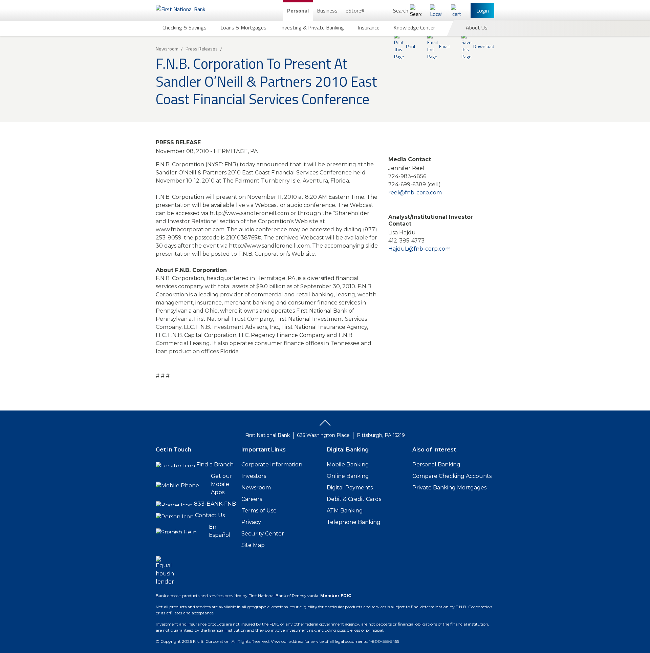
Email (444, 46)
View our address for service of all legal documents (319, 641)
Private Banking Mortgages (449, 487)
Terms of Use (259, 510)
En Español (220, 531)
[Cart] (456, 10)
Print (410, 46)
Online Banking (348, 476)
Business (327, 10)
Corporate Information (271, 464)
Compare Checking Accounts (452, 476)
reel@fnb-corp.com (415, 192)
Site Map (253, 545)
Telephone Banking (354, 522)
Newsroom (256, 487)
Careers (251, 499)
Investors (253, 476)
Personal (298, 10)
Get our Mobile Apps (221, 484)
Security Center (262, 533)
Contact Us (210, 515)
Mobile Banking (348, 464)
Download (483, 46)
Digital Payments (350, 487)
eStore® (355, 10)
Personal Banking (436, 464)
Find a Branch (215, 464)
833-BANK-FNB (215, 504)
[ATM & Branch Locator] (435, 10)
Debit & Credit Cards (354, 499)
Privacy (251, 522)
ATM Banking (345, 510)
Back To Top (325, 425)
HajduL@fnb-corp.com (419, 249)
